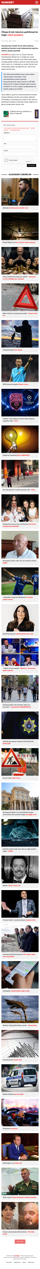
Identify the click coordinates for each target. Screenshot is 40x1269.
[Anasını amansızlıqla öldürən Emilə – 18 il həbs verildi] (20, 1216)
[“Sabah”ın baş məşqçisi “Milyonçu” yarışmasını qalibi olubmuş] (20, 652)
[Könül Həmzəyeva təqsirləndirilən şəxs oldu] (20, 618)
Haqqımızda (17, 1262)
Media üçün (31, 1262)
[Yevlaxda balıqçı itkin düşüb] (20, 334)
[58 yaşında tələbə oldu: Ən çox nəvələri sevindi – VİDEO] (20, 544)
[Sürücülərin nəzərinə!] (20, 1112)
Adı (5, 143)
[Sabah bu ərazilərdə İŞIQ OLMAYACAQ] (20, 439)
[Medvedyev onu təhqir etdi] (20, 1147)
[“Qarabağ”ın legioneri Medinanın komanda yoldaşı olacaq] (20, 581)
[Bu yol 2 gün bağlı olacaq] (20, 762)
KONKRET (17, 1255)
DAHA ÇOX (20, 1241)
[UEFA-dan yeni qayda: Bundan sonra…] (20, 368)
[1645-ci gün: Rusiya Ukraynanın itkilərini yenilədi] (20, 1181)
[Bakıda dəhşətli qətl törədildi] (20, 1078)
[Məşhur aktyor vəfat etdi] (20, 869)
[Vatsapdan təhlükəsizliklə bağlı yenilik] (20, 975)
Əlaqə (24, 1262)
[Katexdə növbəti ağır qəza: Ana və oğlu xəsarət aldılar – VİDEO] (20, 833)
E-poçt (6, 150)
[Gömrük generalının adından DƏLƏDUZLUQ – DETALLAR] (20, 725)
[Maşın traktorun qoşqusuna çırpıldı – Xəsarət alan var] (20, 297)
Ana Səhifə (9, 1262)
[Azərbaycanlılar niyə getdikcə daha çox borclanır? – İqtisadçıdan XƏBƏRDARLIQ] (20, 689)
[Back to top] (34, 1263)
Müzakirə (7, 133)
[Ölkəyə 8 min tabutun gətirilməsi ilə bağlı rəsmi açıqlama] (20, 18)
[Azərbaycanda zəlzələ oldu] (20, 1044)
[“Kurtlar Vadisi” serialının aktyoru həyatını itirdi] (20, 904)
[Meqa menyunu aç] (36, 2)
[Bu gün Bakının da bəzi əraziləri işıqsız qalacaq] (20, 226)
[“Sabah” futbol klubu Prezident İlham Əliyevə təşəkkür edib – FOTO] (20, 402)
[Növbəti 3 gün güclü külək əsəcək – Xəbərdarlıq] (20, 1009)
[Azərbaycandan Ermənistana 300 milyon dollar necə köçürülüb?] (20, 938)
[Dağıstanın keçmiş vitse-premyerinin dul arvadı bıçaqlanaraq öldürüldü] (20, 508)
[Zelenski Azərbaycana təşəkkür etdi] (20, 192)
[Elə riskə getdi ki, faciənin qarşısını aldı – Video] (20, 473)
